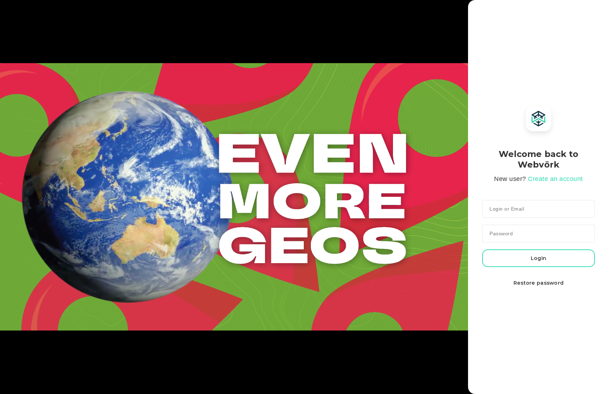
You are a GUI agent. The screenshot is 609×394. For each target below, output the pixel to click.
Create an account (555, 178)
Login (538, 258)
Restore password (538, 283)
